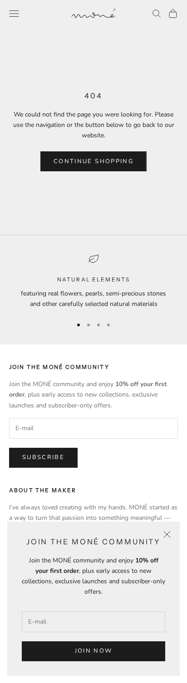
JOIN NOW (94, 651)
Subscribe (43, 457)
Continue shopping (93, 161)
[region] (93, 281)
